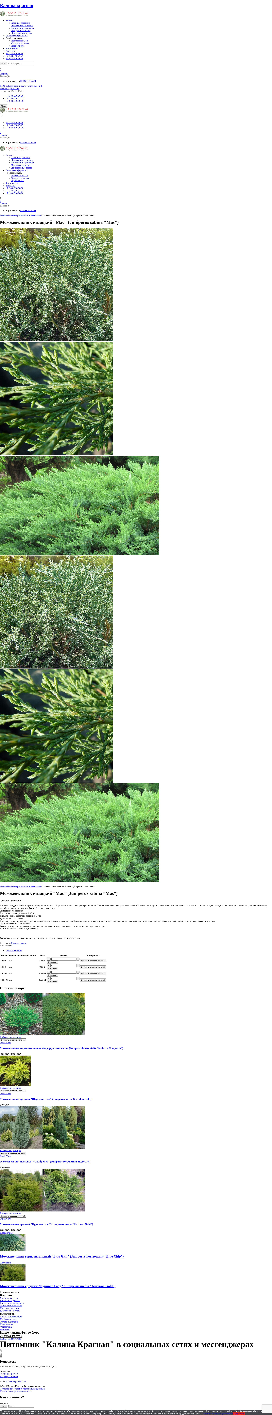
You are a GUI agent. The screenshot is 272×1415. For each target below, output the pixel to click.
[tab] (139, 950)
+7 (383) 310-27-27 (14, 98)
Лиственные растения (22, 25)
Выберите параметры (10, 1037)
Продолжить (239, 1413)
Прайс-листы (17, 46)
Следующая (5, 1262)
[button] (136, 71)
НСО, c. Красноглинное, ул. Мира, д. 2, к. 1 (21, 86)
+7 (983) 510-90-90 (14, 101)
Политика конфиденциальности (15, 1391)
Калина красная (16, 5)
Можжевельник (33, 215)
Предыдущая (6, 1233)
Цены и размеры (14, 950)
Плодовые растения (20, 30)
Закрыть (4, 74)
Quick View (5, 1042)
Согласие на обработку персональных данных (22, 1389)
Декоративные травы (21, 33)
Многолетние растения (22, 28)
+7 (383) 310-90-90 (14, 96)
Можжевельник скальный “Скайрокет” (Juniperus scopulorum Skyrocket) (45, 1161)
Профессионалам (19, 41)
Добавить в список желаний (93, 960)
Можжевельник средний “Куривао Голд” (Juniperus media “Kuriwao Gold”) (46, 1224)
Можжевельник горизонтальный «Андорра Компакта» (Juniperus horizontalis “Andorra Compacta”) (61, 1048)
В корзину (52, 962)
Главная (4, 215)
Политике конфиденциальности (217, 1413)
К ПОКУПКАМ (28, 81)
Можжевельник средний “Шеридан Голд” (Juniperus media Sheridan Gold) (45, 1098)
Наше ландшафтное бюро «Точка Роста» (19, 1334)
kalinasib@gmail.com (9, 88)
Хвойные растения (20, 23)
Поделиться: (6, 945)
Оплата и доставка (20, 43)
